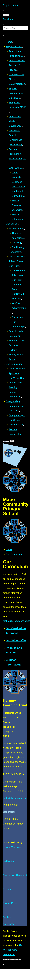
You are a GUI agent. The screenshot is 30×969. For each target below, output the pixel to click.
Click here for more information (13, 950)
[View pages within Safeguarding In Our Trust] (19, 411)
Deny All (19, 959)
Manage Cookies (12, 959)
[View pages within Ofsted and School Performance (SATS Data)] (22, 145)
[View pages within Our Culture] (24, 196)
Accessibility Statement (15, 875)
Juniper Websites (12, 847)
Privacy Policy (10, 903)
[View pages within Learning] (21, 243)
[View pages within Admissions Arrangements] (24, 56)
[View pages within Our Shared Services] (21, 299)
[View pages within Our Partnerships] (25, 327)
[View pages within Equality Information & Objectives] (20, 98)
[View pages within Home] (12, 42)
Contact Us (8, 812)
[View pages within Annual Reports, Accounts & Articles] (17, 70)
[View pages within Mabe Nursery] (24, 229)
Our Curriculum (14, 554)
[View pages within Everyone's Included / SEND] (9, 112)
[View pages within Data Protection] (25, 84)
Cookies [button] (7, 917)
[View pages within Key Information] (22, 47)
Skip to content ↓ (11, 5)
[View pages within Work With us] (23, 168)
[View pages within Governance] (22, 126)
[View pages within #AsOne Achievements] (12, 313)
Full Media (8, 861)
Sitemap (7, 889)
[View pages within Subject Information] (21, 397)
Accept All (5, 959)
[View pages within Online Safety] (23, 425)
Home (9, 549)
